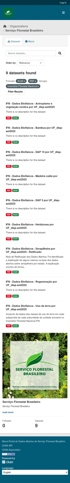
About (31, 41)
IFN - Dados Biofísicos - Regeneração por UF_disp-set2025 (31, 283)
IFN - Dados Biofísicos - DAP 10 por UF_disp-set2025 (33, 153)
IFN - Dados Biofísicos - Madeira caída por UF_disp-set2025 (31, 177)
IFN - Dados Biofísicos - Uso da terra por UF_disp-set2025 (31, 307)
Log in (63, 2)
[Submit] (60, 53)
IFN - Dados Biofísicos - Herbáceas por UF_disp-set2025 (30, 226)
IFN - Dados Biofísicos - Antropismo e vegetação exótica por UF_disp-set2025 (30, 105)
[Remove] (24, 81)
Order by (10, 62)
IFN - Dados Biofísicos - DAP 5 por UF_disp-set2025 (33, 201)
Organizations (19, 26)
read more (8, 412)
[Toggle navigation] (63, 12)
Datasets (15, 41)
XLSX (15, 118)
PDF (8, 118)
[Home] (5, 26)
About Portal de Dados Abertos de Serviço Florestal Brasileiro (33, 441)
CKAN (7, 462)
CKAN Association (11, 449)
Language (7, 468)
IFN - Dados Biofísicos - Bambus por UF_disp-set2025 (34, 129)
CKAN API (7, 445)
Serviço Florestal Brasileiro (24, 30)
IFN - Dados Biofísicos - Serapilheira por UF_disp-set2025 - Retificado (30, 250)
